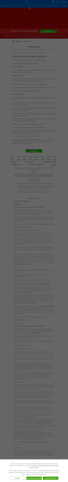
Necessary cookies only (34, 478)
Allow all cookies (50, 478)
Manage (17, 478)
